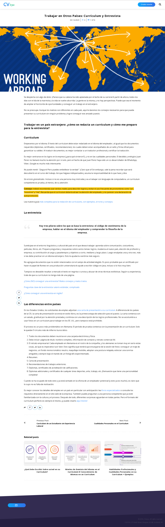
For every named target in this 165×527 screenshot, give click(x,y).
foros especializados (111, 390)
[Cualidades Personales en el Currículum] (134, 422)
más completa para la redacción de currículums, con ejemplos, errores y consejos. (76, 201)
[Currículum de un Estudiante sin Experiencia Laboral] (30, 422)
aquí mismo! (82, 401)
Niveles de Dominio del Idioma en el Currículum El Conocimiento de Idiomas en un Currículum (82, 472)
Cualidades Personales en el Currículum (111, 423)
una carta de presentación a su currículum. (96, 310)
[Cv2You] (9, 5)
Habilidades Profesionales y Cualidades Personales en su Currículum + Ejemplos (122, 472)
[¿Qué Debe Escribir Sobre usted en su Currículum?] (42, 453)
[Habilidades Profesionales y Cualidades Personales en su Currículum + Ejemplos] (122, 453)
